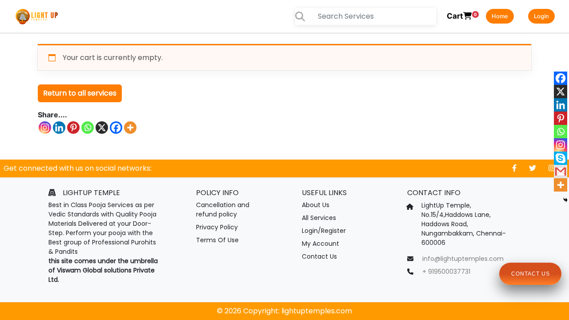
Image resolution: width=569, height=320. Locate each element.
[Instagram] (45, 127)
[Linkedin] (59, 127)
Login (541, 16)
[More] (130, 127)
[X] (102, 127)
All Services (319, 217)
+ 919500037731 (446, 271)
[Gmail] (560, 171)
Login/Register (324, 230)
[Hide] (565, 200)
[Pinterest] (73, 127)
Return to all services (79, 93)
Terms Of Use (217, 240)
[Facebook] (116, 127)
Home (500, 16)
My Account (320, 243)
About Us (315, 204)
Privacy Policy (217, 227)
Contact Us (319, 256)
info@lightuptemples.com (463, 258)
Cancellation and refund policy (222, 209)
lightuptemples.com (316, 311)
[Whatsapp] (87, 127)
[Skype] (560, 158)
